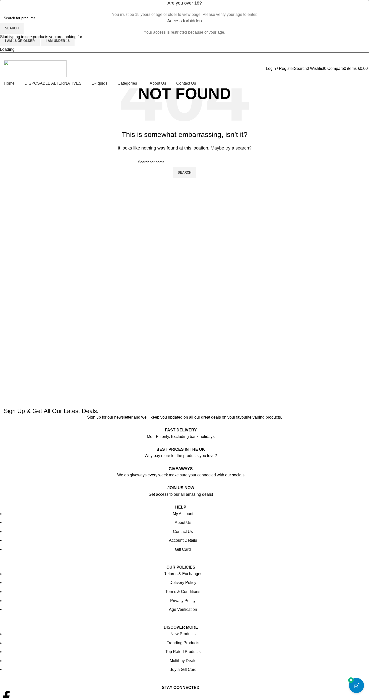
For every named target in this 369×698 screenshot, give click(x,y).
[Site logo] (35, 68)
